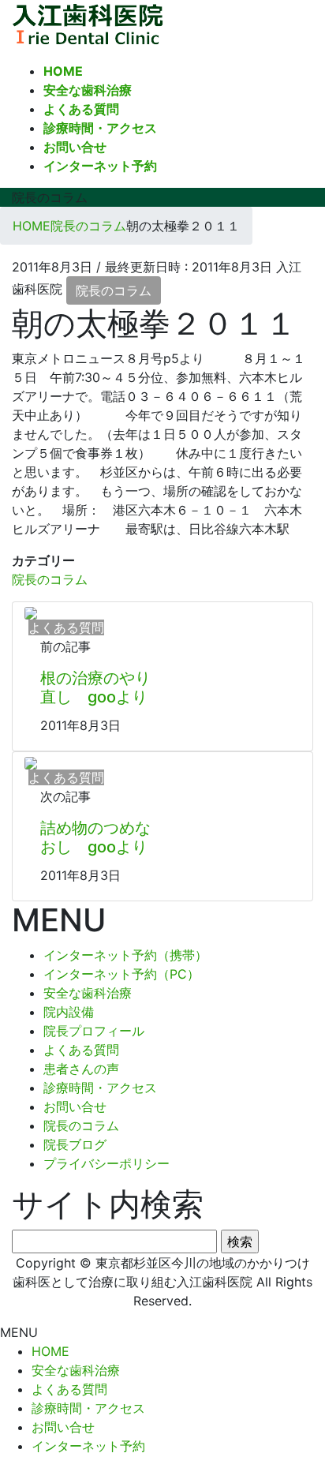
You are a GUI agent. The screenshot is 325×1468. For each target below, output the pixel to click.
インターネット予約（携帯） (125, 955)
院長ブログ (74, 1144)
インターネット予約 (88, 1446)
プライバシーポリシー (106, 1163)
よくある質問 (81, 1050)
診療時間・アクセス (100, 1087)
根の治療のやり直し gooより (95, 687)
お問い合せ (74, 1106)
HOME (50, 1351)
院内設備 (68, 1012)
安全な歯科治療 (87, 993)
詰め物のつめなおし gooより (95, 837)
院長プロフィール (93, 1031)
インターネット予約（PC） (121, 974)
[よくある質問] (30, 612)
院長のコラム (113, 290)
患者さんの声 (81, 1069)
